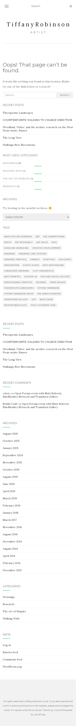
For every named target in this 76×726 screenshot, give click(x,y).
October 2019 (11, 469)
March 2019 (10, 498)
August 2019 (10, 476)
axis (54, 242)
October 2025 (11, 441)
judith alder (31, 265)
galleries (65, 259)
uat (34, 299)
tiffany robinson (48, 288)
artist (7, 242)
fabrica (35, 259)
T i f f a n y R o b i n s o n (38, 24)
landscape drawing (16, 271)
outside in (30, 276)
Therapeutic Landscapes (18, 112)
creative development (46, 248)
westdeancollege (15, 305)
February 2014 (11, 563)
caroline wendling (16, 248)
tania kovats (57, 282)
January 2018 (10, 512)
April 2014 (9, 556)
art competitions (54, 236)
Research (10, 186)
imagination (11, 265)
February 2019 (11, 505)
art (38, 236)
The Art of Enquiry (16, 178)
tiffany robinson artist (19, 294)
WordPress (39, 714)
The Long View (12, 137)
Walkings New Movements (19, 145)
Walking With (12, 170)
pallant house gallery (55, 276)
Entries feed (10, 652)
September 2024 (13, 455)
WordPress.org (12, 666)
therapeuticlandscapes (19, 288)
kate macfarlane (53, 265)
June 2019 (9, 484)
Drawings (10, 163)
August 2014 (10, 548)
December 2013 (12, 570)
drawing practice (15, 259)
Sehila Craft (10, 403)
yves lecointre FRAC (43, 305)
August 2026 (10, 433)
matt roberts (12, 276)
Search (64, 95)
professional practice (18, 282)
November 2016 (12, 527)
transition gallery (16, 299)
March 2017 (10, 520)
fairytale (49, 259)
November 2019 (12, 462)
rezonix (41, 282)
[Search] (70, 6)
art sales (42, 242)
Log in (7, 645)
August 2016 (10, 534)
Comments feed (12, 659)
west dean (46, 299)
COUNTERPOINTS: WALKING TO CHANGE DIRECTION (37, 120)
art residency (24, 242)
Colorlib (58, 710)
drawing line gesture (32, 254)
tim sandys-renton (49, 294)
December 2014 (12, 541)
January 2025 (10, 448)
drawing (9, 254)
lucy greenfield (43, 271)
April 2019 (9, 491)
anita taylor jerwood (18, 236)
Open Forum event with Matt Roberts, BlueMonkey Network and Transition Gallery (32, 395)
